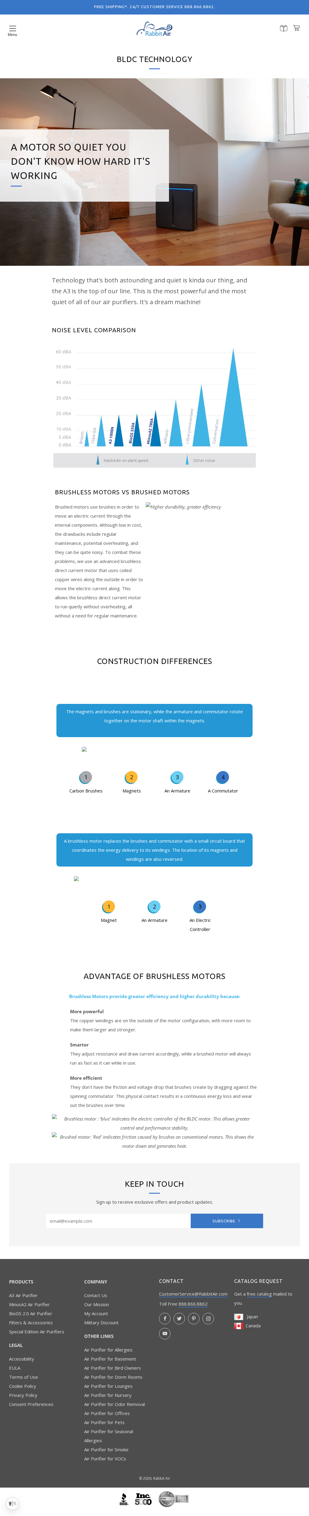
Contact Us (95, 1295)
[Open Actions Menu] (12, 1503)
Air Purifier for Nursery (108, 1395)
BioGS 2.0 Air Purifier (30, 1313)
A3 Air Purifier (23, 1295)
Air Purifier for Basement (110, 1359)
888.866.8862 (193, 1304)
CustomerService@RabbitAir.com (193, 1294)
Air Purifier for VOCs (105, 1459)
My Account (96, 1313)
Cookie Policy (22, 1386)
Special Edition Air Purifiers (36, 1332)
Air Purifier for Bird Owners (112, 1368)
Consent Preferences (31, 1404)
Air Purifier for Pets (104, 1422)
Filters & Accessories (31, 1322)
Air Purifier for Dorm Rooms (113, 1377)
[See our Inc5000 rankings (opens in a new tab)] (143, 1498)
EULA (14, 1368)
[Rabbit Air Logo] (154, 29)
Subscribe (223, 1221)
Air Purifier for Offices (107, 1413)
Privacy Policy (23, 1395)
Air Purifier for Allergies (108, 1350)
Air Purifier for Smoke (106, 1449)
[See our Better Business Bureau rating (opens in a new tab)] (124, 1498)
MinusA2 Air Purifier (29, 1304)
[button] (12, 28)
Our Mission (96, 1304)
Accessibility (21, 1359)
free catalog (259, 1294)
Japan (250, 1316)
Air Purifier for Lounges (108, 1386)
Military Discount (101, 1322)
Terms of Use (23, 1377)
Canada (252, 1325)
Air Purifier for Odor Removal (114, 1404)
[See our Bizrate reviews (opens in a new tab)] (173, 1498)
